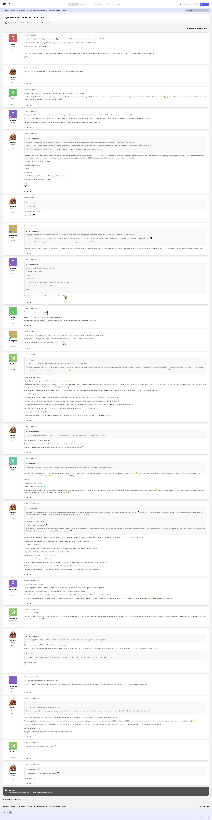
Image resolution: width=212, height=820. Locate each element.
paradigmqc (13, 235)
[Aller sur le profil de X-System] (13, 71)
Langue (6, 817)
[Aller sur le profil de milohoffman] (13, 358)
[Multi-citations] (24, 62)
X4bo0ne (13, 467)
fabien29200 (13, 120)
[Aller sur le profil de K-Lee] (13, 93)
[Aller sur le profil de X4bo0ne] (13, 461)
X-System (13, 77)
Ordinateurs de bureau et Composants (38, 23)
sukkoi (12, 23)
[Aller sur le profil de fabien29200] (13, 114)
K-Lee (13, 99)
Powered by (201, 817)
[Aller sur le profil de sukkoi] (6, 23)
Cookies (13, 817)
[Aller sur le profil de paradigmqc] (13, 229)
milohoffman (13, 364)
